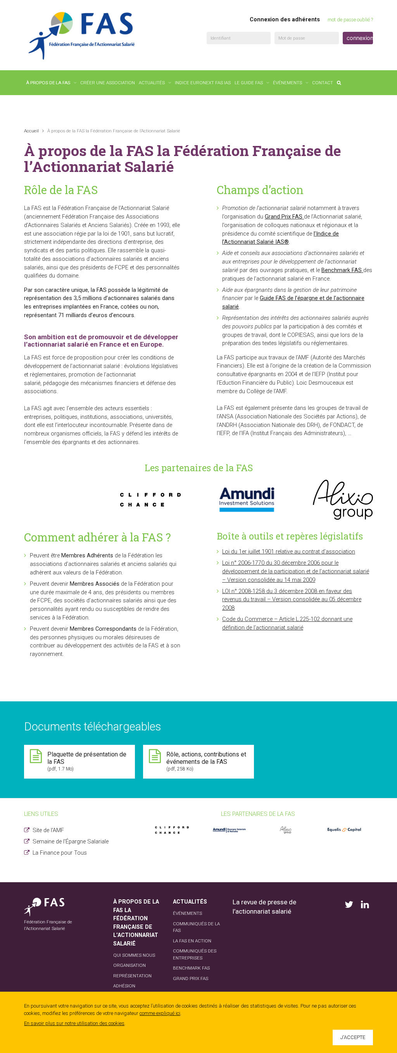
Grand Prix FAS (190, 978)
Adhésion (124, 986)
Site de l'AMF (48, 830)
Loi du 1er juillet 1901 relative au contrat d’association (288, 551)
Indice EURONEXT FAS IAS (203, 82)
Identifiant (221, 38)
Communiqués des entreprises (194, 954)
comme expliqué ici (160, 1013)
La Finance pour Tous (60, 853)
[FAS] (82, 35)
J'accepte (352, 1037)
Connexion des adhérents (285, 19)
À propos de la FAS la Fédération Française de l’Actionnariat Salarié (136, 923)
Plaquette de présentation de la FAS (86, 761)
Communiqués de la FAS (196, 927)
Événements (287, 82)
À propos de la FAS (48, 82)
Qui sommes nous (134, 955)
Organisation (129, 965)
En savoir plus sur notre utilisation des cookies (74, 1023)
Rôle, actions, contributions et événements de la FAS (206, 761)
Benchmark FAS (191, 968)
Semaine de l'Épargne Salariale (71, 841)
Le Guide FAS (249, 82)
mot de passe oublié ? (350, 20)
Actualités (152, 82)
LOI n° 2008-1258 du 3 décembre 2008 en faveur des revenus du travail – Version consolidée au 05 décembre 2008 (291, 600)
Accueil (31, 131)
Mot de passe (291, 38)
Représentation (132, 975)
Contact (322, 82)
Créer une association (107, 82)
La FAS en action (192, 941)
